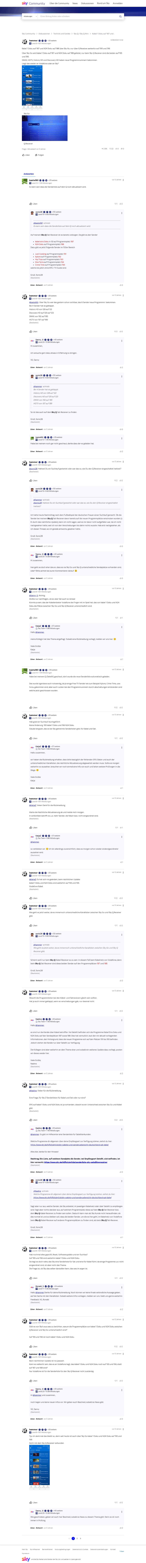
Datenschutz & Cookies (80, 1549)
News (75, 3)
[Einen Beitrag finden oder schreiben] (120, 16)
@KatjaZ (32, 805)
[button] (32, 88)
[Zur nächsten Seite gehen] (80, 1538)
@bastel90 (38, 223)
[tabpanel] (73, 858)
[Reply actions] (122, 213)
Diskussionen (87, 3)
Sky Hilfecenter (35, 1549)
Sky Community (28, 34)
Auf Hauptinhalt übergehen (11, 1)
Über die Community (59, 3)
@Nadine (33, 1091)
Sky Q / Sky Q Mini (81, 34)
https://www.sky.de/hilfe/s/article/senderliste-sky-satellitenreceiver (75, 1162)
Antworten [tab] (29, 174)
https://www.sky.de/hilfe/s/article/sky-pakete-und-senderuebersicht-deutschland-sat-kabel (69, 1145)
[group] (104, 148)
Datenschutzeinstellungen (99, 1549)
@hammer (37, 386)
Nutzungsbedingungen (62, 1549)
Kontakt (113, 1549)
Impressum (25, 1553)
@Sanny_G (33, 595)
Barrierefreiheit (47, 1549)
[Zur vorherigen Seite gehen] (69, 1538)
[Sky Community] (35, 3)
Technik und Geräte (61, 34)
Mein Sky (25, 1549)
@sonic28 (33, 469)
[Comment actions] (123, 180)
